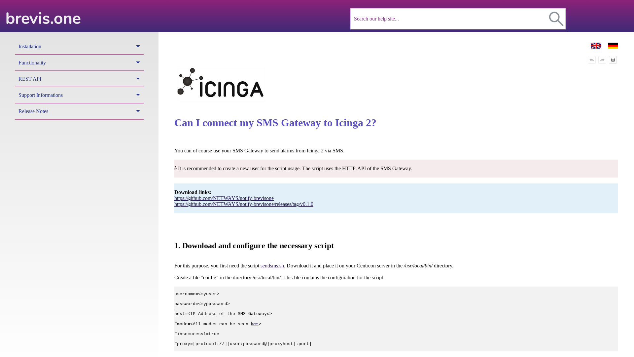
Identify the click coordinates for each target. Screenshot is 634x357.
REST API (29, 79)
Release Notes (33, 111)
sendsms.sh (272, 265)
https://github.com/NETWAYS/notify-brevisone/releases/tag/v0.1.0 (243, 204)
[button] (556, 18)
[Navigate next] (602, 60)
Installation (29, 46)
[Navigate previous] (592, 60)
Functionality (32, 62)
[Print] (613, 60)
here (255, 323)
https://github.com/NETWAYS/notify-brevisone (224, 198)
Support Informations (40, 95)
